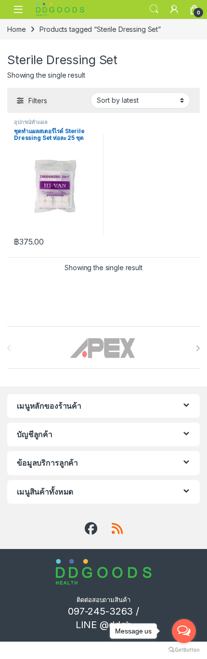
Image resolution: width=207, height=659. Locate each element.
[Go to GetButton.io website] (183, 649)
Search (154, 9)
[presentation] (197, 348)
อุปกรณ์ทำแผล (31, 122)
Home (16, 29)
